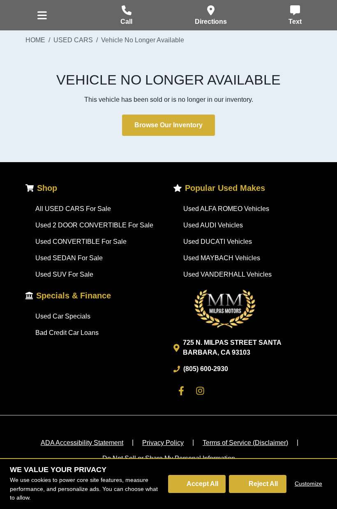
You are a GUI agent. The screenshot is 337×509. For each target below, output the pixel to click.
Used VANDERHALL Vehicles (227, 274)
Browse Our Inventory (168, 125)
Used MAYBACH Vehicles (221, 257)
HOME (35, 40)
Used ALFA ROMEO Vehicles (226, 208)
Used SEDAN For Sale (69, 257)
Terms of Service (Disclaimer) (245, 442)
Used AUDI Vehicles (213, 225)
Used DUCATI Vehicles (217, 241)
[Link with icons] (183, 390)
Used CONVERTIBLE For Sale (81, 241)
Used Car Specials (62, 316)
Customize (308, 483)
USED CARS (73, 40)
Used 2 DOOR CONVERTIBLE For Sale (94, 225)
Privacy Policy (163, 442)
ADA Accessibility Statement (82, 442)
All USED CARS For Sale (73, 208)
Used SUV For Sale (64, 274)
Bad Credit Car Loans (67, 332)
